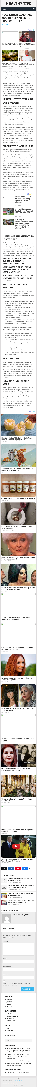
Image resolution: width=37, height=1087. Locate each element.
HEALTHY (28, 24)
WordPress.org (11, 1035)
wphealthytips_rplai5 (6, 24)
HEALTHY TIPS (18, 3)
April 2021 (9, 1006)
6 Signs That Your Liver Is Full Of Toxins (18, 1054)
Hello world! (26, 1072)
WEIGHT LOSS (11, 1021)
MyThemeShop (12, 1083)
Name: (5, 958)
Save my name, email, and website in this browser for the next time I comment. (17, 984)
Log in (8, 1028)
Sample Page (18, 1085)
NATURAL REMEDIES (12, 1016)
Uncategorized (10, 1018)
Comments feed (11, 1033)
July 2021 (9, 1001)
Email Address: (7, 966)
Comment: (6, 941)
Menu (4, 9)
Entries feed (10, 1030)
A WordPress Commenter (13, 1072)
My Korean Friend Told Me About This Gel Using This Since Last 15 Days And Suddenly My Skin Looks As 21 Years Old (19, 1050)
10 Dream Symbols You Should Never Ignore (19, 1061)
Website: (5, 974)
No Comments (11, 882)
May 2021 (9, 1004)
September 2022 (11, 999)
